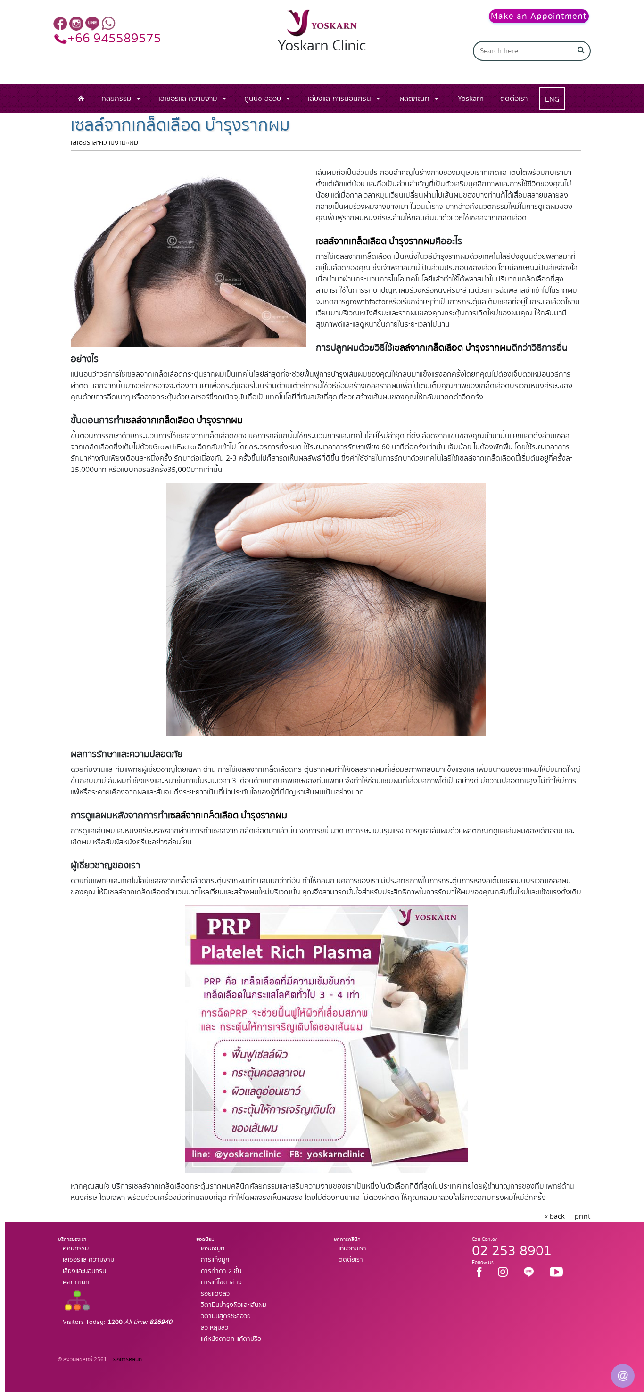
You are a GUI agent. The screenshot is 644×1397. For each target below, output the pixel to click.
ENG (552, 99)
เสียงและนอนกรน (84, 1271)
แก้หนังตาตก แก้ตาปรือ (231, 1339)
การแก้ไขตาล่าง (221, 1282)
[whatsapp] (108, 23)
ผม (133, 142)
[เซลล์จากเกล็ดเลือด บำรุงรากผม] (188, 253)
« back (555, 1216)
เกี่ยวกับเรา (352, 1248)
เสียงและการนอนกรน (339, 98)
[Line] (92, 23)
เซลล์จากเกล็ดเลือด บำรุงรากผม (452, 347)
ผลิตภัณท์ (414, 98)
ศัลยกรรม (116, 98)
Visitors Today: (117, 1322)
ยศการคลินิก (127, 1359)
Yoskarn (471, 98)
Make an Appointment (539, 16)
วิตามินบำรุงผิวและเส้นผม (233, 1305)
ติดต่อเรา (514, 98)
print (583, 1216)
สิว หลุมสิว (214, 1328)
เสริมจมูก (212, 1248)
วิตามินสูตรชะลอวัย (226, 1316)
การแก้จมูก (215, 1260)
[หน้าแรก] (81, 98)
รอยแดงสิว (215, 1294)
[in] (76, 23)
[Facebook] (60, 23)
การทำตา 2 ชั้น (221, 1271)
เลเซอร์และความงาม (187, 98)
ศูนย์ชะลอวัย (262, 98)
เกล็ (227, 815)
